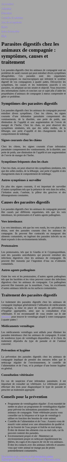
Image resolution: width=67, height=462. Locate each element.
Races (4, 26)
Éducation (6, 13)
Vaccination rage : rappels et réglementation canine (27, 456)
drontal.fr (6, 316)
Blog (3, 36)
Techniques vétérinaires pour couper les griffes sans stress (30, 459)
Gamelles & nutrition (12, 17)
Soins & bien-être (10, 31)
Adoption (6, 8)
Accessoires (7, 4)
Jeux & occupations (11, 22)
